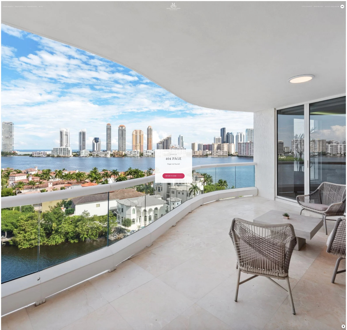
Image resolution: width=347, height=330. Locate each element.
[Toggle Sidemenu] (342, 6)
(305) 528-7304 (318, 6)
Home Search (8, 6)
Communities (32, 6)
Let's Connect (307, 6)
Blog (41, 6)
